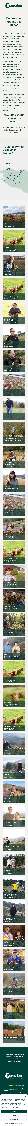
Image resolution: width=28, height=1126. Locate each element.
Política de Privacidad (13, 1123)
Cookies (6, 1123)
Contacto (7, 163)
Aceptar (14, 1111)
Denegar (14, 1115)
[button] (26, 1096)
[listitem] (20, 172)
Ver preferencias (14, 1119)
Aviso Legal (20, 1123)
